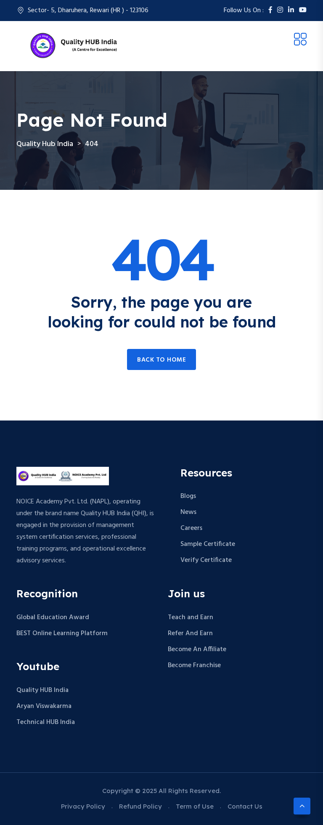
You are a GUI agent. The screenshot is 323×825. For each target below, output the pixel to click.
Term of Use (195, 806)
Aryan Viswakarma (43, 706)
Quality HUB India (42, 690)
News (188, 512)
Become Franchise (194, 665)
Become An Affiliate (197, 649)
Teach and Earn (190, 617)
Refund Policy (140, 806)
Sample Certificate (207, 544)
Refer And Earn (190, 633)
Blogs (188, 496)
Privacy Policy (83, 806)
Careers (191, 528)
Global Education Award (52, 617)
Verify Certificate (206, 560)
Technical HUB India (45, 722)
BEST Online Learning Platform (62, 633)
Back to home (161, 360)
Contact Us (245, 806)
